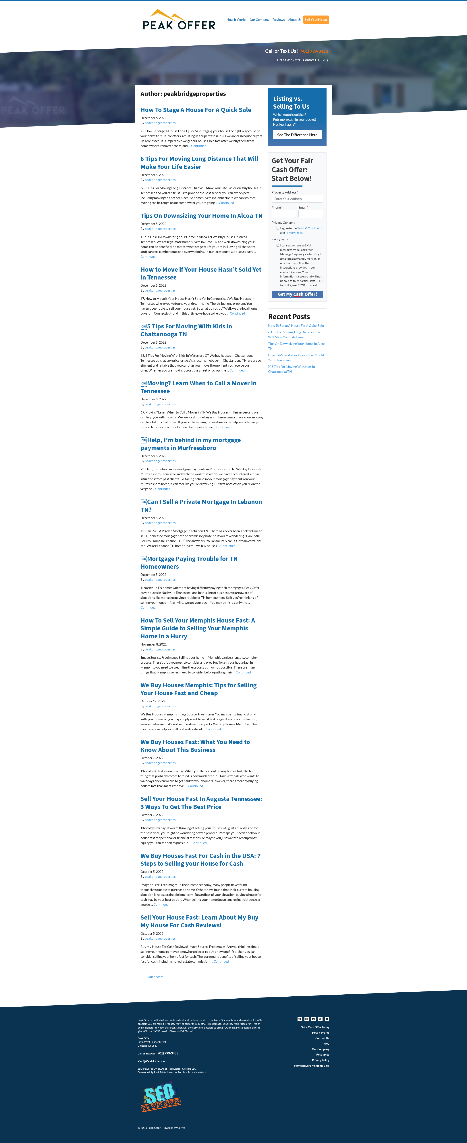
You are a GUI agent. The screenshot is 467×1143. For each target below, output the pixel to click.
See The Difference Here (297, 135)
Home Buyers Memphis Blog (311, 1065)
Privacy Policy (294, 232)
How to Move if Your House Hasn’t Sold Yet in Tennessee (200, 273)
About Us (294, 20)
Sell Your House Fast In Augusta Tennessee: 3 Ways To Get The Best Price (201, 802)
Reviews (279, 20)
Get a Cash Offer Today (315, 1027)
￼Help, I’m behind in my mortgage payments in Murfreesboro (190, 444)
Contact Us (311, 60)
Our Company (259, 20)
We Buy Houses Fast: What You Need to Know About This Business (195, 746)
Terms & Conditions (309, 228)
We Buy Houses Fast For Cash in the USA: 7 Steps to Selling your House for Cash (200, 859)
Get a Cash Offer (288, 60)
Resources (322, 1054)
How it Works (236, 20)
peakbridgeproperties (160, 123)
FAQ (325, 60)
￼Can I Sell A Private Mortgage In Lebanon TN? (201, 505)
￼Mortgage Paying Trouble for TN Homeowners (189, 562)
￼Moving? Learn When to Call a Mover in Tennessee (198, 387)
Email (303, 207)
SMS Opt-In (280, 240)
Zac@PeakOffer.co (151, 1061)
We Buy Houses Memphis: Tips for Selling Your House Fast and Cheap (198, 689)
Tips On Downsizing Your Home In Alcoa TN (201, 215)
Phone (277, 207)
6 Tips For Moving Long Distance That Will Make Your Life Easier (199, 162)
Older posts (155, 977)
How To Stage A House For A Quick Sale (195, 109)
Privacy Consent (284, 223)
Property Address (285, 192)
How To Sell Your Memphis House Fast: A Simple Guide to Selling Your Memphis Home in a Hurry (197, 628)
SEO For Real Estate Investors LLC (177, 1068)
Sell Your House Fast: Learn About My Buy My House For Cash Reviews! (199, 921)
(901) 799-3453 (314, 51)
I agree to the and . (301, 230)
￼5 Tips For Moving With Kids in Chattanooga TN (186, 330)
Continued (198, 146)
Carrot (181, 1127)
